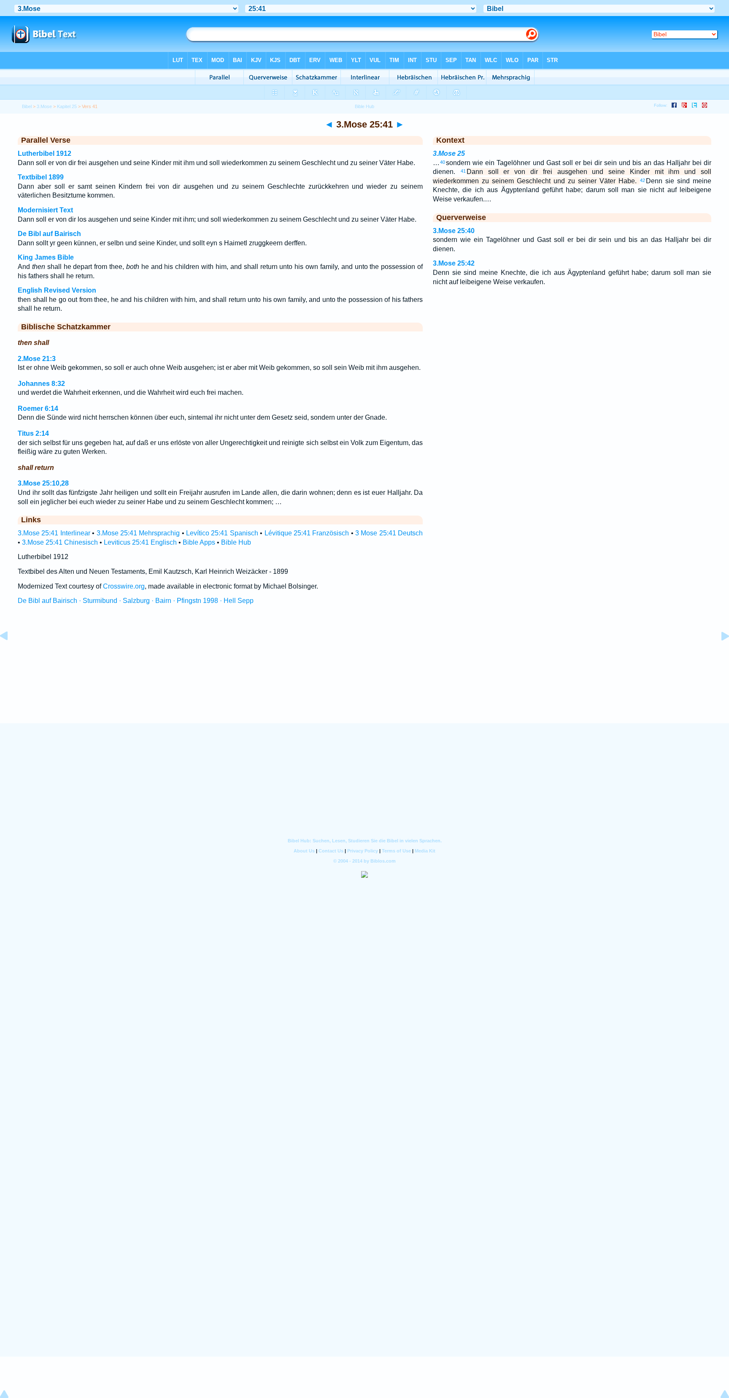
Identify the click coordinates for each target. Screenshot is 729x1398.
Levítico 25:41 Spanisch (222, 533)
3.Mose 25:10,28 (43, 483)
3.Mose (44, 106)
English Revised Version (57, 290)
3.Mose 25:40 (454, 230)
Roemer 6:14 (38, 408)
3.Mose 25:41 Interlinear (54, 533)
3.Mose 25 (449, 153)
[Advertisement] (364, 672)
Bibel (27, 106)
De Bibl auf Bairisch (49, 233)
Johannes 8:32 (41, 383)
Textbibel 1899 (41, 177)
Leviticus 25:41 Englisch (140, 542)
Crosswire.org (124, 586)
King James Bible (46, 257)
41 (463, 171)
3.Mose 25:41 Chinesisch (60, 542)
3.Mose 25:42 (454, 263)
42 (642, 180)
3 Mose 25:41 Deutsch (389, 533)
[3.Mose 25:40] (10, 655)
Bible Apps (199, 542)
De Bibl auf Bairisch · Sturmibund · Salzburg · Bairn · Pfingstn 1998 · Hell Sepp (136, 600)
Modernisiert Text (45, 210)
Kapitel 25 (67, 106)
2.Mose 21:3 (37, 358)
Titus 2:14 (33, 433)
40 (442, 162)
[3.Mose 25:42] (718, 655)
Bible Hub (236, 542)
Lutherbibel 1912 (44, 153)
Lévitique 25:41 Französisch (307, 533)
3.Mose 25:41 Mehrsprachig (138, 533)
